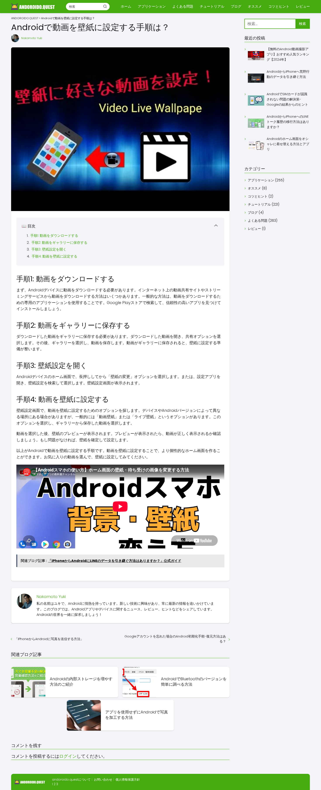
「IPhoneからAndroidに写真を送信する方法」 (49, 639)
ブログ (236, 6)
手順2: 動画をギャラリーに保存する (59, 242)
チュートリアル (212, 6)
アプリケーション (152, 6)
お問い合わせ (103, 779)
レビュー (303, 6)
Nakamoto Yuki (31, 38)
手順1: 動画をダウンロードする (54, 235)
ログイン (68, 756)
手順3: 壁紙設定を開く (48, 249)
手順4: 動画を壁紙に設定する (54, 256)
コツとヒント (278, 6)
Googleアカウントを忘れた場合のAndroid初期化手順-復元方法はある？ (175, 639)
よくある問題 (182, 6)
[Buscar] (105, 6)
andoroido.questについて (71, 779)
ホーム (126, 6)
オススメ (255, 6)
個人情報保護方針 (128, 779)
